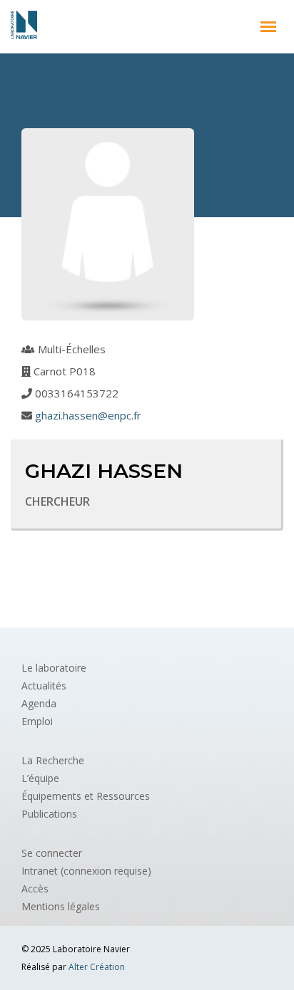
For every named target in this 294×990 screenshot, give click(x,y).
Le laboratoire (53, 667)
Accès (35, 888)
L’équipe (40, 778)
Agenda (38, 703)
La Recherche (52, 760)
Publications (49, 813)
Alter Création (97, 967)
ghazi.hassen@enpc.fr (88, 415)
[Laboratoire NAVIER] (24, 25)
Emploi (37, 721)
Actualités (43, 685)
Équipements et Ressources (85, 796)
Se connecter (51, 853)
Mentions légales (60, 906)
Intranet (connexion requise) (86, 870)
